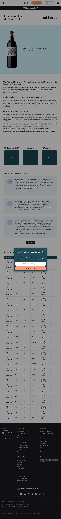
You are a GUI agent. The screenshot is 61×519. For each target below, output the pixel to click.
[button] (30, 264)
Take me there (30, 268)
